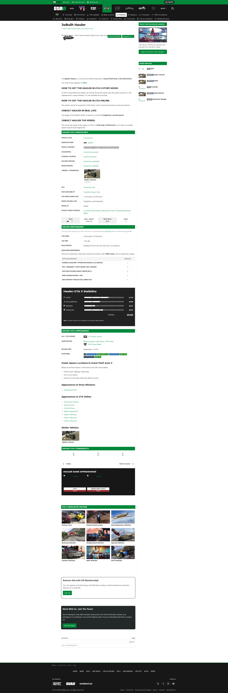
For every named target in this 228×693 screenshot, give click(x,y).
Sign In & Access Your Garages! (152, 52)
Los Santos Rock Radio (92, 211)
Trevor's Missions (70, 418)
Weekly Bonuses (163, 19)
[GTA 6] (82, 8)
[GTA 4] (118, 8)
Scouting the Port (70, 390)
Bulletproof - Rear (90, 147)
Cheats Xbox (117, 19)
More (163, 8)
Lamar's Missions (70, 421)
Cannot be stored (90, 157)
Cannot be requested (91, 161)
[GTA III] (153, 8)
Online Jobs (130, 19)
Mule (153, 81)
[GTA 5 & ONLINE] (107, 8)
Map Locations (109, 15)
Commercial (88, 138)
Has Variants (103, 147)
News (72, 8)
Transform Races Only (92, 192)
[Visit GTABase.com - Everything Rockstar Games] (71, 684)
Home (75, 671)
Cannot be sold (89, 187)
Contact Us (130, 690)
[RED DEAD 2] (94, 8)
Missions (59, 19)
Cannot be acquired (91, 152)
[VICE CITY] (142, 8)
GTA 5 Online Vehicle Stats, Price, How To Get (78, 29)
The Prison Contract (71, 402)
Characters (146, 15)
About (122, 690)
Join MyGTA (169, 2)
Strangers (70, 19)
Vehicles (122, 15)
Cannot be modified (91, 166)
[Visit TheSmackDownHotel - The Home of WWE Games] (57, 684)
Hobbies (81, 19)
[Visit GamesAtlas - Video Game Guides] (86, 684)
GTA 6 (85, 83)
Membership (94, 2)
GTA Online (81, 15)
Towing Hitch (114, 147)
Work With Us (171, 690)
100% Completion (160, 15)
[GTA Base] (60, 8)
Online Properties (146, 19)
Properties (93, 19)
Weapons (133, 15)
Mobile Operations (71, 411)
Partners (162, 690)
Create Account (79, 2)
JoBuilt (90, 143)
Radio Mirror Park (107, 211)
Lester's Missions (70, 414)
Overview (68, 15)
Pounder (153, 87)
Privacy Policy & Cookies (143, 690)
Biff (151, 68)
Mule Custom (156, 75)
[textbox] (98, 646)
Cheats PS (104, 19)
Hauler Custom (90, 180)
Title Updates (94, 15)
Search (155, 690)
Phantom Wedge (157, 99)
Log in (67, 2)
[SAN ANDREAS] (129, 8)
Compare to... (127, 36)
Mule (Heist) (156, 93)
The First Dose (69, 408)
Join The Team (69, 626)
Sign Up (67, 593)
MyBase (55, 2)
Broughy (108, 231)
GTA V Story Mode (94, 344)
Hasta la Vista (69, 405)
